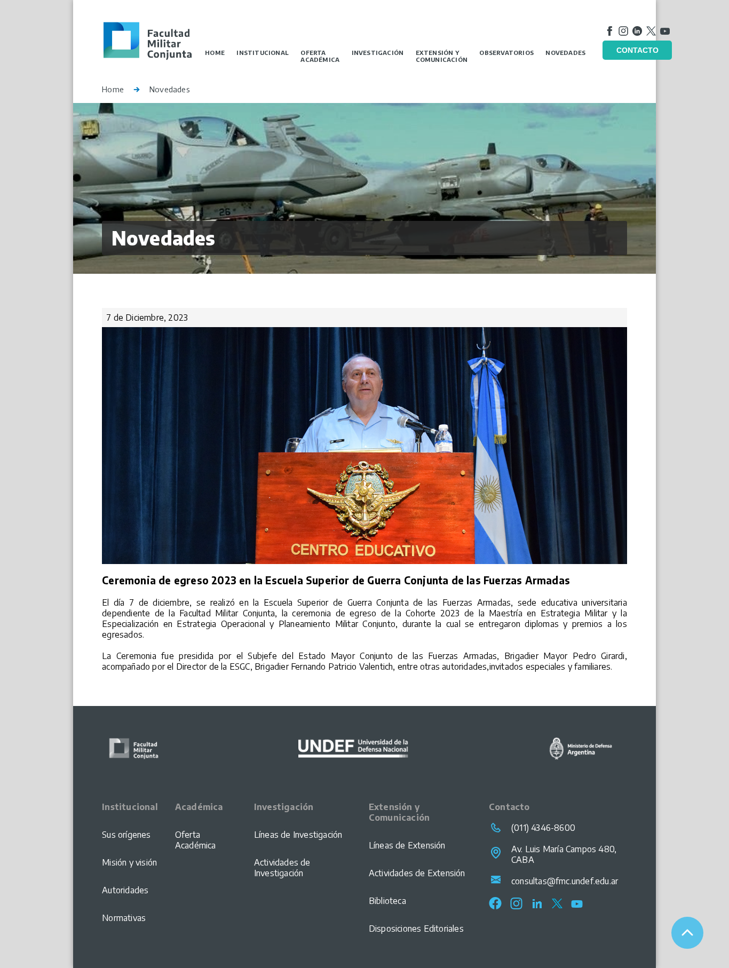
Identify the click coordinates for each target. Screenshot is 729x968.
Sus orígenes (126, 834)
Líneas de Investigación (298, 834)
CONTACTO (637, 50)
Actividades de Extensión (417, 873)
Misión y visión (129, 862)
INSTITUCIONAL (262, 52)
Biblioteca (387, 900)
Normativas (124, 918)
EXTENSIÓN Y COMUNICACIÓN (441, 56)
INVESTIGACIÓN (378, 52)
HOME (215, 52)
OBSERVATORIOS (506, 52)
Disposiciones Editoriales (416, 928)
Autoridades (125, 890)
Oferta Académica (195, 840)
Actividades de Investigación (282, 867)
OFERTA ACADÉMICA (319, 56)
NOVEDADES (565, 52)
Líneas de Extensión (407, 845)
